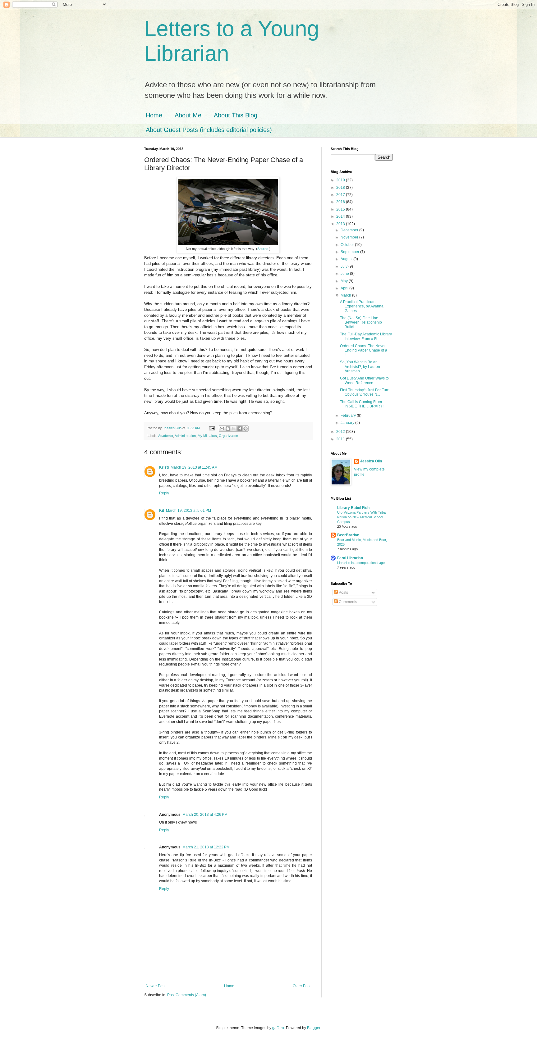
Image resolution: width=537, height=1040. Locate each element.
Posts (343, 592)
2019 (341, 180)
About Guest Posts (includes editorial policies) (209, 129)
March (346, 295)
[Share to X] (234, 428)
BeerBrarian (348, 535)
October (348, 245)
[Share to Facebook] (239, 428)
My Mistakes (207, 436)
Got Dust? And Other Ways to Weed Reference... (364, 380)
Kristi (164, 467)
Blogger (313, 1028)
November (350, 237)
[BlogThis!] (228, 428)
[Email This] (222, 428)
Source (262, 249)
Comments (347, 602)
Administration (185, 436)
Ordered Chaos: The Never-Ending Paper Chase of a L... (363, 350)
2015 (341, 209)
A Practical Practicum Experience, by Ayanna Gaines (361, 306)
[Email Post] (212, 428)
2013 (341, 224)
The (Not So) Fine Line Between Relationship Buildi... (361, 322)
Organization (228, 436)
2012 (341, 431)
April (345, 288)
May (345, 281)
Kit (161, 510)
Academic (165, 436)
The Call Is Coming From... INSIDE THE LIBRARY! (362, 404)
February (349, 415)
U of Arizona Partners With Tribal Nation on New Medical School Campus (361, 517)
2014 (341, 216)
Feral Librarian (350, 558)
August (347, 259)
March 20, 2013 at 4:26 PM (204, 814)
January (348, 422)
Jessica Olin (371, 461)
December (350, 230)
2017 (341, 195)
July (344, 266)
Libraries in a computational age (361, 563)
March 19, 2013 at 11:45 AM (194, 467)
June (345, 273)
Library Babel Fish (353, 508)
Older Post (301, 986)
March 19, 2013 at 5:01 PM (188, 510)
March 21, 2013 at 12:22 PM (206, 847)
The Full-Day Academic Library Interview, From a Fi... (366, 336)
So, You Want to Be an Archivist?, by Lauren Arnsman (360, 366)
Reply (164, 493)
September (350, 252)
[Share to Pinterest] (245, 428)
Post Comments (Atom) (186, 995)
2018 (341, 187)
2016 (341, 202)
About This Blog (235, 115)
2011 (341, 439)
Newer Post (155, 986)
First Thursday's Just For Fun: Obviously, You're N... (364, 392)
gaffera (278, 1028)
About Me (188, 115)
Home (154, 115)
